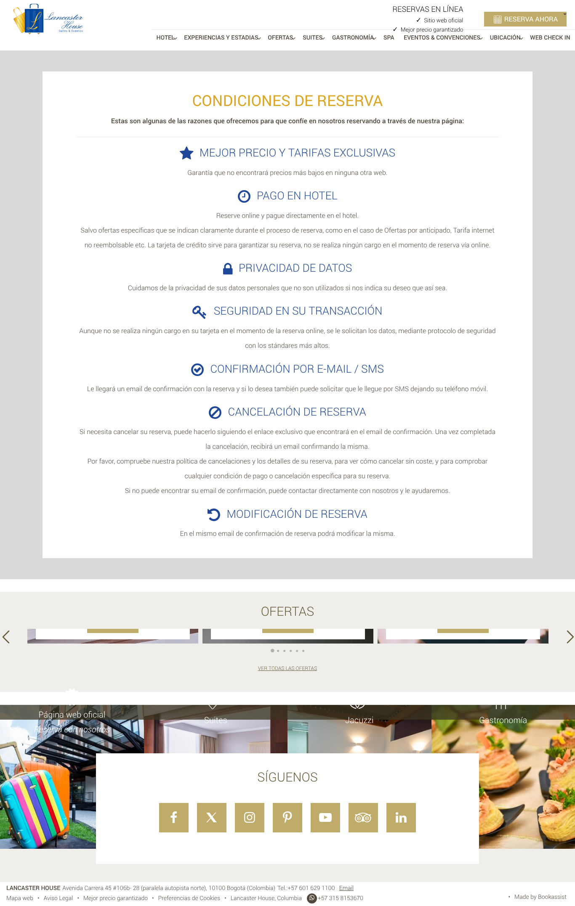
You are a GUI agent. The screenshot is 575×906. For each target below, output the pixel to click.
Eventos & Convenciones (442, 38)
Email (346, 888)
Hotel (166, 38)
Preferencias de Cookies (189, 898)
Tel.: (306, 888)
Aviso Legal (58, 898)
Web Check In (550, 38)
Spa (388, 38)
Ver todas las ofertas (287, 668)
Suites (312, 38)
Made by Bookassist (540, 897)
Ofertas (280, 38)
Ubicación (505, 38)
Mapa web (19, 898)
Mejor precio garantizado (115, 898)
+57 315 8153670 (340, 898)
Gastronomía (353, 38)
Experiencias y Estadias (221, 38)
